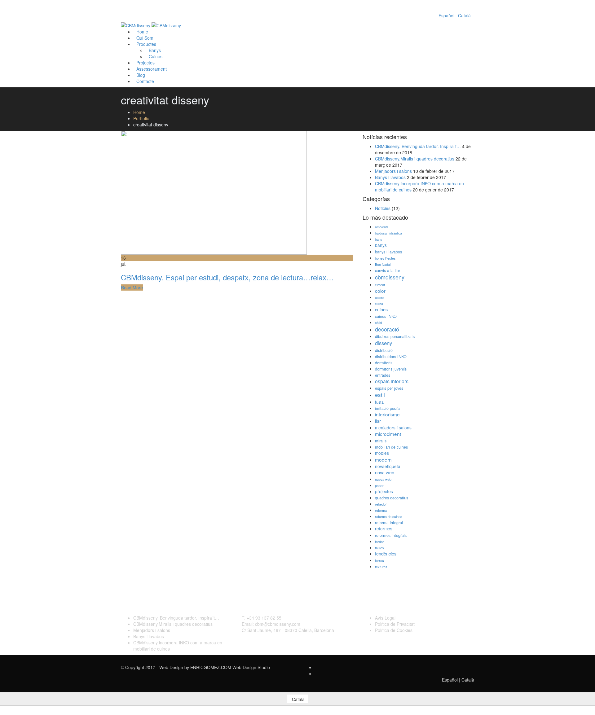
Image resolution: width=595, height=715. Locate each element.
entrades (382, 375)
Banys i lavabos (390, 177)
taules (379, 547)
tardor (379, 541)
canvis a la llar (387, 270)
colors (379, 297)
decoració (387, 329)
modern (383, 459)
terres (379, 560)
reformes (383, 528)
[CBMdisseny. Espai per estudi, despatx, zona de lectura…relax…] (214, 192)
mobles (382, 453)
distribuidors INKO (391, 356)
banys (381, 245)
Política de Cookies (393, 630)
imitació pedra (387, 408)
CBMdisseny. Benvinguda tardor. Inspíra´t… (418, 146)
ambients (382, 226)
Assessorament (151, 69)
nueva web (383, 479)
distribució (384, 350)
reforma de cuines (388, 516)
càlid (378, 322)
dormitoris (383, 363)
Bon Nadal (382, 264)
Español (446, 15)
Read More (132, 287)
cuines (381, 309)
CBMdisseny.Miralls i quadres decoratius (414, 159)
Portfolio (141, 118)
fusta (379, 402)
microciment (388, 433)
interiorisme (387, 414)
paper (379, 485)
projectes (384, 491)
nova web (384, 472)
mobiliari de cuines (391, 447)
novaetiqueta (387, 466)
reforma (381, 510)
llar (378, 421)
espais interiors (391, 381)
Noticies (382, 208)
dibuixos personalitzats (395, 336)
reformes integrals (391, 535)
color (380, 290)
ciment (380, 284)
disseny (383, 343)
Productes (146, 44)
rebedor (381, 504)
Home (139, 112)
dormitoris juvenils (391, 369)
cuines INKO (386, 316)
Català (464, 15)
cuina (379, 303)
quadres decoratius (391, 498)
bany (378, 239)
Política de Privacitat (395, 624)
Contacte (145, 81)
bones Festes (385, 258)
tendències (385, 553)
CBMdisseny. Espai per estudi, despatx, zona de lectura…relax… (227, 277)
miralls (380, 441)
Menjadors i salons (393, 171)
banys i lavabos (388, 252)
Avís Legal (385, 618)
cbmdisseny (389, 277)
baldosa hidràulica (388, 232)
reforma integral (389, 522)
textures (381, 566)
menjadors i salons (393, 427)
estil (380, 394)
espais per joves (389, 388)
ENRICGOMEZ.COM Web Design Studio (230, 667)
